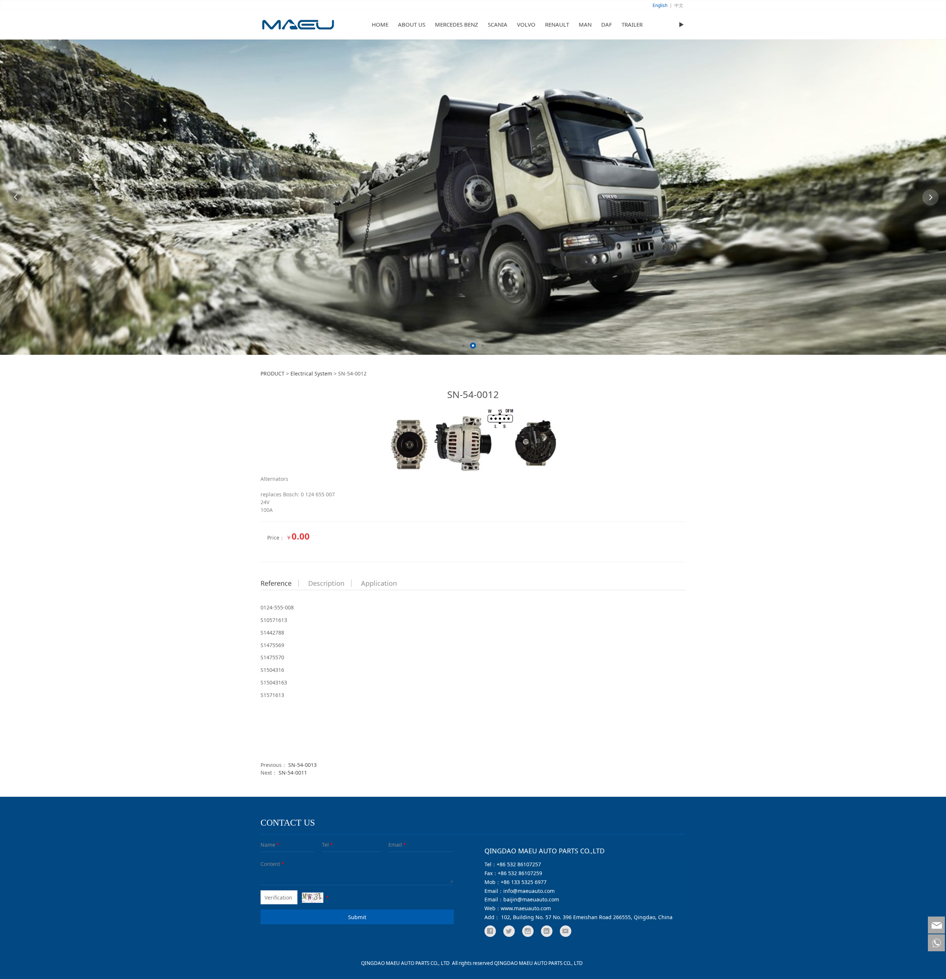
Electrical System (311, 373)
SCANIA (497, 24)
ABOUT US (411, 24)
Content (266, 863)
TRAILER (632, 24)
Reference (276, 583)
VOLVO (526, 24)
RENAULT (557, 24)
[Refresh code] (312, 898)
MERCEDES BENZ (456, 24)
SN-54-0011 (293, 772)
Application (379, 583)
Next (930, 197)
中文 (678, 5)
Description (326, 583)
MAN (585, 24)
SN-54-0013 (302, 764)
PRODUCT (273, 373)
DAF (606, 24)
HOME (380, 24)
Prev (15, 197)
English (660, 5)
